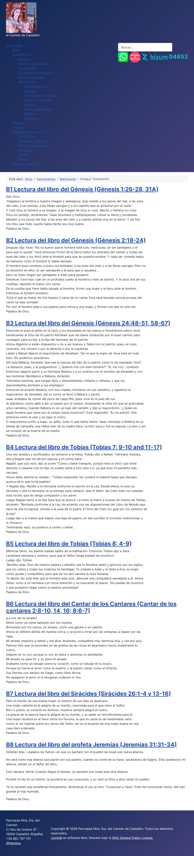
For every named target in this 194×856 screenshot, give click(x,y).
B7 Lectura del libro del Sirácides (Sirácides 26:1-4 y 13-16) (88, 693)
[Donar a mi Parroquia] (135, 56)
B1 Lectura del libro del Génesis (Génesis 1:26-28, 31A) (82, 189)
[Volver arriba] (187, 849)
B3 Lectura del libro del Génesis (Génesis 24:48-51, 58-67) (88, 323)
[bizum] (154, 56)
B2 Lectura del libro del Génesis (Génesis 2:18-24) (76, 240)
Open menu (14, 45)
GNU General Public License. (132, 838)
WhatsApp (13, 843)
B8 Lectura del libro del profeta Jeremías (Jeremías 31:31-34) (91, 744)
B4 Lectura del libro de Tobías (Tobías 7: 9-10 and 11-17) (84, 447)
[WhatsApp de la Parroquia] (123, 56)
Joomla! (56, 838)
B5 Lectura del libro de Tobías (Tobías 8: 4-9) (69, 543)
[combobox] (145, 47)
